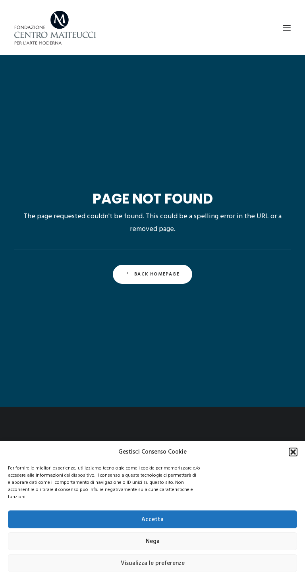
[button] (293, 452)
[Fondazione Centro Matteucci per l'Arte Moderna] (55, 28)
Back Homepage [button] (157, 274)
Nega (153, 541)
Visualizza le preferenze (153, 563)
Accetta (152, 519)
